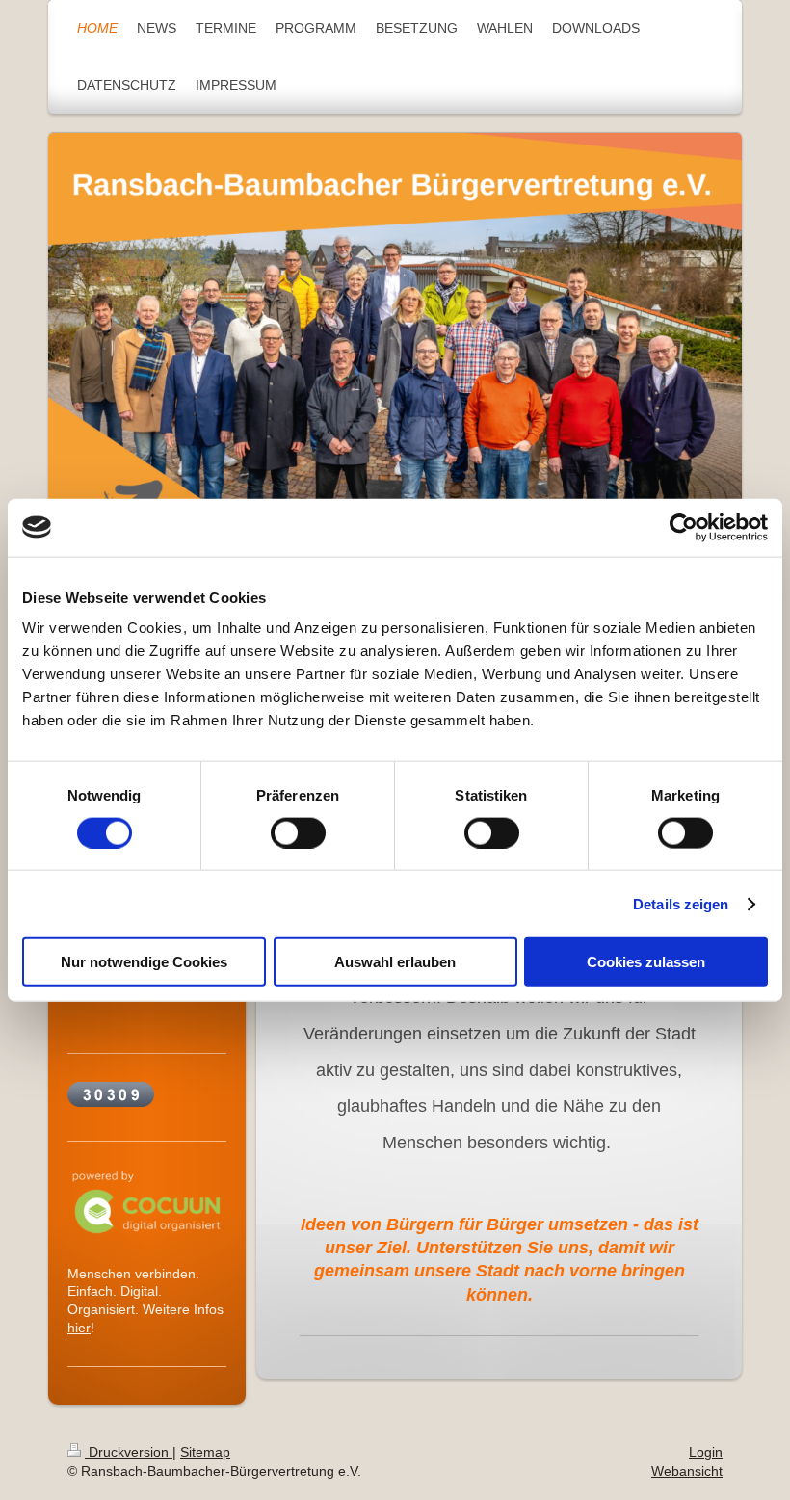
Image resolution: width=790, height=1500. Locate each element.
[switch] (298, 832)
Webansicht (687, 1471)
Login (706, 1452)
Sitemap (205, 1452)
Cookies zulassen (646, 962)
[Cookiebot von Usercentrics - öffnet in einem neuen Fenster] (683, 527)
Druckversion (128, 1452)
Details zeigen (680, 903)
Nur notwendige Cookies (144, 962)
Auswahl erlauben (395, 962)
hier (79, 1327)
